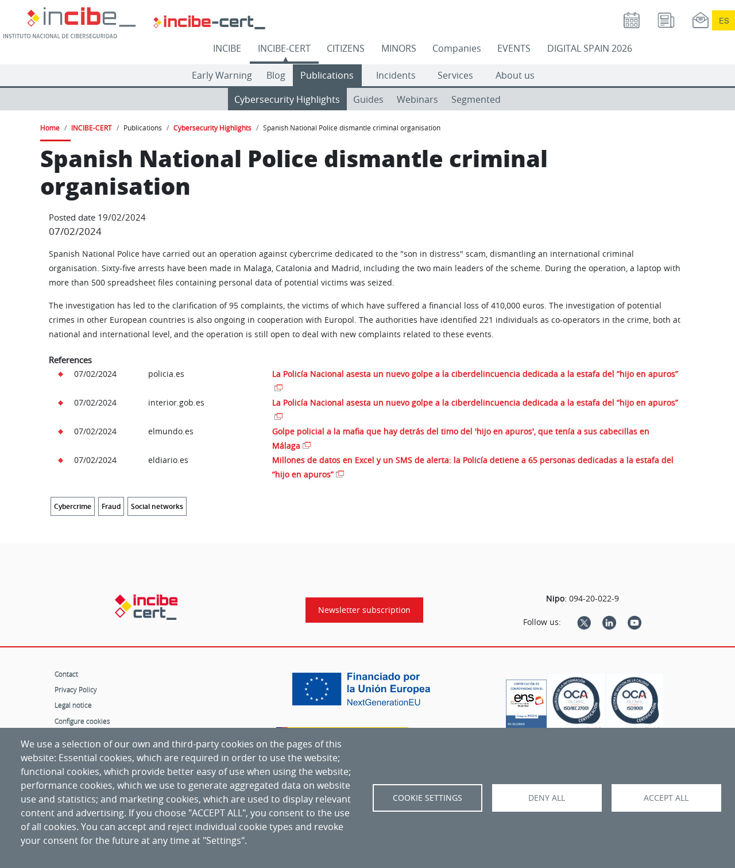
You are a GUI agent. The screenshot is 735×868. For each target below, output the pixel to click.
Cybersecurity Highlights (287, 99)
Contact (66, 673)
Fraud (111, 506)
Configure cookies (82, 721)
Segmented (476, 99)
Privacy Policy (76, 689)
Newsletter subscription (364, 610)
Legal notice (73, 704)
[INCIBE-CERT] (146, 607)
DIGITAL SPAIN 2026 (589, 48)
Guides (368, 99)
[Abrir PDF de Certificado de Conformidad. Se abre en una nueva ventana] (526, 701)
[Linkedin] (609, 622)
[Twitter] (584, 622)
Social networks (157, 506)
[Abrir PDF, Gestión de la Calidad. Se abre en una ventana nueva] (635, 704)
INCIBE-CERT (284, 48)
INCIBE (227, 48)
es (724, 20)
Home (50, 127)
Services (455, 75)
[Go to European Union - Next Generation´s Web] (364, 693)
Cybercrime (72, 506)
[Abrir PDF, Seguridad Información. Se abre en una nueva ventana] (576, 704)
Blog (275, 75)
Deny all (546, 798)
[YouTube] (634, 622)
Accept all (666, 798)
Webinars (417, 99)
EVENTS (514, 48)
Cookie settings (427, 798)
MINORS (398, 48)
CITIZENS (346, 48)
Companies (456, 48)
